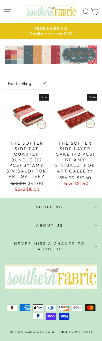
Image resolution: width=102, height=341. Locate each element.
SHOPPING (49, 207)
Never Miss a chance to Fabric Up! (49, 246)
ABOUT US (49, 225)
